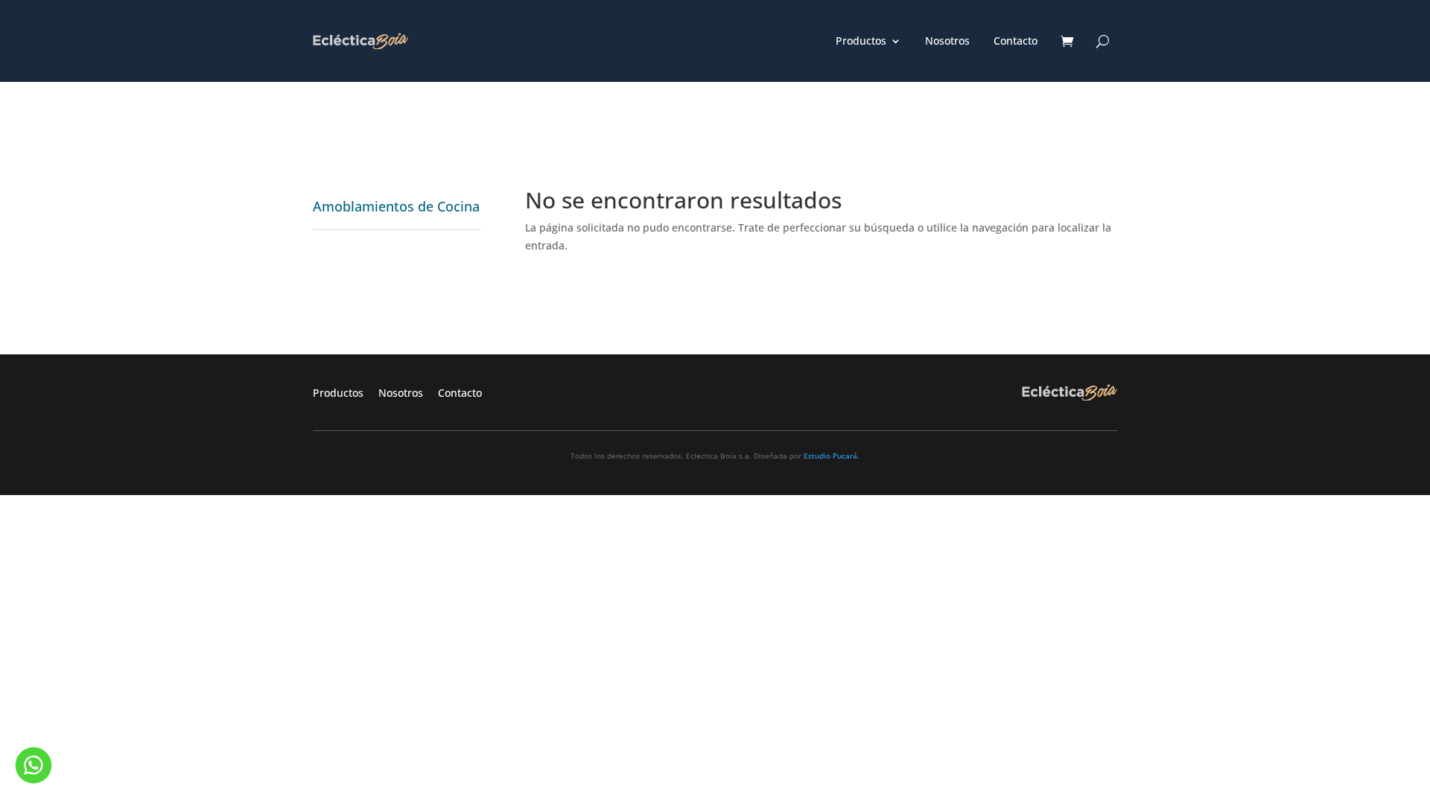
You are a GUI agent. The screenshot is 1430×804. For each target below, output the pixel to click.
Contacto (1015, 42)
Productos (861, 42)
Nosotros (947, 42)
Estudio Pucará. (831, 455)
